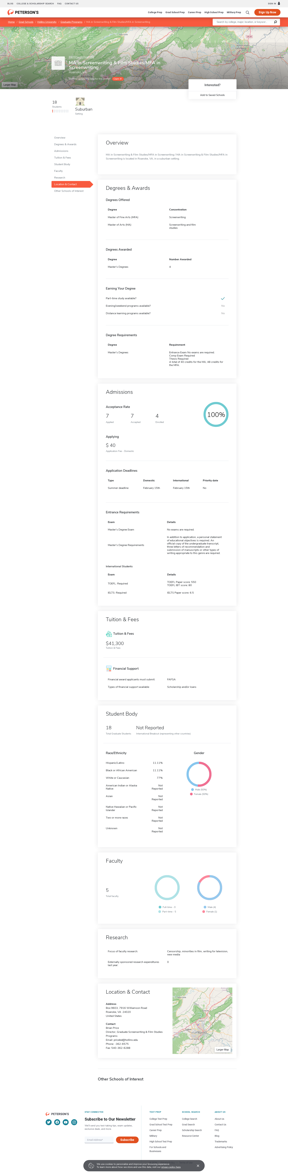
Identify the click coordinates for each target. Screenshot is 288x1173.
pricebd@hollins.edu (126, 1040)
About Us (219, 1119)
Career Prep (194, 12)
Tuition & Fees (62, 158)
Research (59, 177)
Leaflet (249, 28)
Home (11, 22)
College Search (189, 1119)
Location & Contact (65, 184)
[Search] (247, 12)
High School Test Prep (161, 1141)
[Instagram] (74, 1122)
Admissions (61, 151)
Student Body (62, 164)
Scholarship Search (192, 1130)
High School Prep (214, 12)
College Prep (155, 12)
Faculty (58, 171)
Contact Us (220, 1124)
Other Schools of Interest (69, 191)
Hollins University (46, 22)
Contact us (71, 3)
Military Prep (234, 12)
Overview (59, 138)
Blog (10, 3)
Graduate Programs (71, 22)
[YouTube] (66, 1122)
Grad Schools (26, 22)
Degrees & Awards (65, 144)
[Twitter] (49, 1122)
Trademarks (221, 1141)
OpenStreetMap (265, 28)
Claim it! (118, 78)
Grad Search (188, 1124)
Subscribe (127, 1140)
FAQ (59, 3)
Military (153, 1136)
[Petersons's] (23, 12)
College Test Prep (158, 1119)
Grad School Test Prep (161, 1124)
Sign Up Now (267, 12)
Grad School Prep (175, 12)
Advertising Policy (224, 1147)
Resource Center (190, 1136)
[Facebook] (57, 1122)
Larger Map (10, 84)
